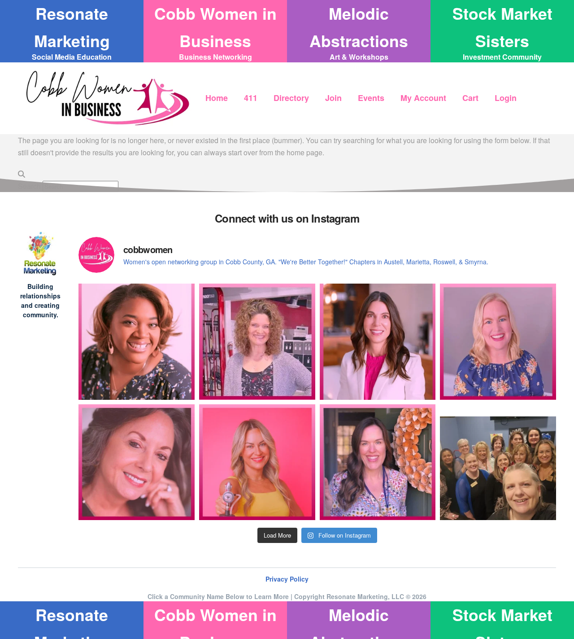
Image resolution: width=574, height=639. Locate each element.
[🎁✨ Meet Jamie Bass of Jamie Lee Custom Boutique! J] (498, 342)
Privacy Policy (287, 578)
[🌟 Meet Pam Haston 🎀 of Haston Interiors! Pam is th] (136, 462)
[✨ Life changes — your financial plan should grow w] (378, 342)
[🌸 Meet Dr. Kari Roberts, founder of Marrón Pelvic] (136, 342)
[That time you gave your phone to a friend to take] (498, 462)
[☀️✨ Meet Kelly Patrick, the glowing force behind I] (257, 462)
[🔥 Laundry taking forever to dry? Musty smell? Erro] (378, 462)
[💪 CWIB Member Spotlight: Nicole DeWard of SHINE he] (257, 342)
